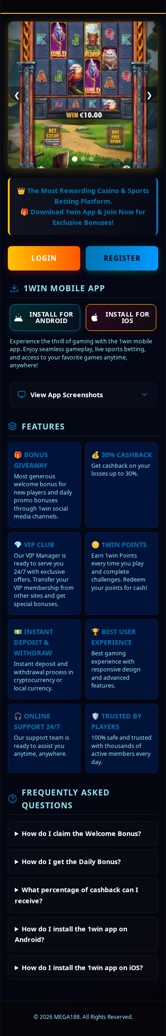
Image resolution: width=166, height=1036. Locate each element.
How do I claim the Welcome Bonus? (81, 833)
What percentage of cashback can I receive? (76, 895)
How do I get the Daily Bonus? (71, 861)
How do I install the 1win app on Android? (71, 934)
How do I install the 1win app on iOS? (82, 967)
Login (44, 258)
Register (122, 258)
